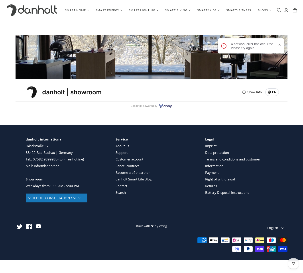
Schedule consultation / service (56, 198)
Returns (211, 186)
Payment (212, 172)
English (272, 228)
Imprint (210, 146)
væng (163, 226)
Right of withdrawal (220, 179)
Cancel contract (127, 166)
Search (121, 192)
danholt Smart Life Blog (134, 179)
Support (122, 152)
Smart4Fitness (238, 10)
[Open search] (279, 10)
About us (122, 146)
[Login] (286, 10)
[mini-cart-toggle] (295, 10)
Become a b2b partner (133, 172)
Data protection (217, 152)
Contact (121, 186)
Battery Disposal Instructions (227, 192)
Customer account (129, 159)
